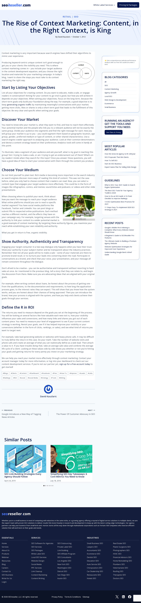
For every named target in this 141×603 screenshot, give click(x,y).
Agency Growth (110, 93)
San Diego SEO (63, 575)
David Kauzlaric (64, 37)
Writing (62, 378)
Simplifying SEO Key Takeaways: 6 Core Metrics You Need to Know (69, 475)
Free (55, 373)
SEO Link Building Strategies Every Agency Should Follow (22, 475)
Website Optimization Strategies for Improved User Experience (118, 248)
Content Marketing (112, 89)
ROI (15, 378)
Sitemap (86, 597)
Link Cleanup (36, 571)
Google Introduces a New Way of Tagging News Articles (21, 413)
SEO (76, 16)
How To (63, 373)
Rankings (6, 378)
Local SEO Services (38, 557)
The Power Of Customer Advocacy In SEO (75, 412)
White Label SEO (38, 554)
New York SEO (63, 564)
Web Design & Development (115, 100)
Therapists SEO (119, 575)
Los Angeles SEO (64, 561)
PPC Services (36, 568)
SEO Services (36, 547)
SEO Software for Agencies (42, 543)
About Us (5, 550)
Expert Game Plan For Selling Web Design (120, 167)
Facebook (46, 373)
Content (23, 373)
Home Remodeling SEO (122, 561)
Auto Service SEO (94, 564)
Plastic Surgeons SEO (122, 547)
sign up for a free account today (74, 364)
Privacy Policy (57, 597)
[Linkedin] (123, 597)
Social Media (33, 378)
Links (90, 373)
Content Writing (38, 578)
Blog (4, 564)
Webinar (5, 557)
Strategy (44, 378)
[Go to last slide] (8, 464)
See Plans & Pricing (113, 132)
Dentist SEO (92, 557)
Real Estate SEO (119, 543)
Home (4, 543)
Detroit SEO (62, 571)
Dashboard (34, 373)
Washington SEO (64, 568)
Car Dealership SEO (95, 571)
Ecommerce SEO (93, 554)
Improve (73, 373)
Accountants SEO (94, 550)
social (22, 378)
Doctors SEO (118, 578)
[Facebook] (130, 597)
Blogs (5, 373)
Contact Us (6, 571)
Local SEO (108, 96)
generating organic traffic (19, 104)
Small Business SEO (95, 543)
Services (5, 547)
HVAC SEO (117, 554)
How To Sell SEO (111, 160)
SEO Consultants (64, 557)
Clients (14, 373)
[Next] (88, 464)
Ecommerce (109, 103)
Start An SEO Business (113, 164)
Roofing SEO (118, 571)
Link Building (62, 550)
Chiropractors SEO (94, 568)
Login (4, 582)
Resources (6, 561)
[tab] (44, 485)
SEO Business (7, 575)
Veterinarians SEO (120, 568)
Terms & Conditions (72, 597)
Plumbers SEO (119, 564)
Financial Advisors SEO (122, 557)
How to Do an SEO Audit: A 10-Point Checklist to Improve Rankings (118, 197)
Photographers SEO (121, 550)
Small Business (110, 107)
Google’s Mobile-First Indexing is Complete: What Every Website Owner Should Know (119, 229)
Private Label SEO (64, 547)
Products (5, 554)
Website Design (37, 561)
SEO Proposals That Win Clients (117, 157)
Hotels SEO (91, 578)
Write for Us (7, 578)
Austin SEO (61, 578)
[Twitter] (117, 597)
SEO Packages (37, 550)
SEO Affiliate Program (66, 554)
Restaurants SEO (94, 575)
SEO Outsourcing (64, 543)
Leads (82, 373)
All (105, 82)
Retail (67, 16)
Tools (53, 378)
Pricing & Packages (128, 5)
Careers (5, 568)
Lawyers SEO (92, 547)
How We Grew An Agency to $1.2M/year (120, 154)
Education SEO (93, 561)
